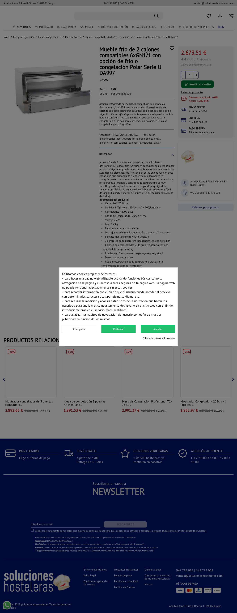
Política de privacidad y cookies (159, 338)
